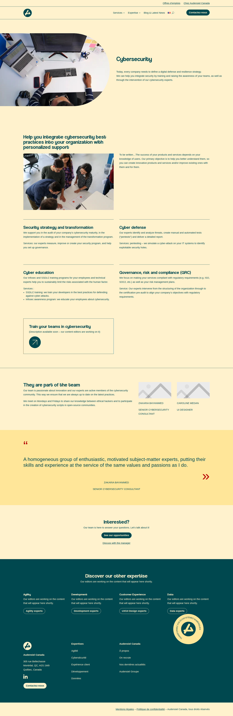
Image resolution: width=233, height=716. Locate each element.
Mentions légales (125, 709)
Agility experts (34, 611)
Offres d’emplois (171, 3)
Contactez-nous (198, 12)
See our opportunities (116, 535)
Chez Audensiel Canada (197, 3)
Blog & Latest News (154, 12)
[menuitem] (169, 13)
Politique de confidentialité (151, 709)
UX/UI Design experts (134, 611)
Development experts (86, 611)
